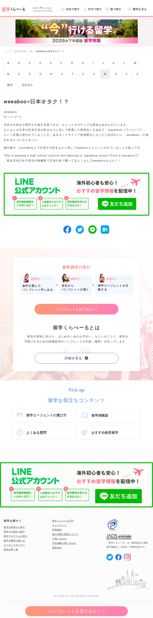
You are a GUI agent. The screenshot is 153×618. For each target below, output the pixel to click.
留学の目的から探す (14, 527)
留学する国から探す (14, 531)
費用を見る (140, 9)
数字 (10, 85)
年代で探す (95, 9)
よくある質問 (36, 432)
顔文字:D (27, 85)
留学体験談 (99, 415)
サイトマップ (59, 525)
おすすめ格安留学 (104, 432)
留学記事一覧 (11, 549)
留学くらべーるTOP (63, 521)
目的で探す (73, 9)
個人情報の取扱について (65, 534)
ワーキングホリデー (14, 545)
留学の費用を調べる (14, 540)
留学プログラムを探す (16, 536)
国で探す (115, 9)
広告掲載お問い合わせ (64, 543)
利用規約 (57, 529)
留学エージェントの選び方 (46, 415)
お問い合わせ (59, 538)
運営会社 (57, 547)
